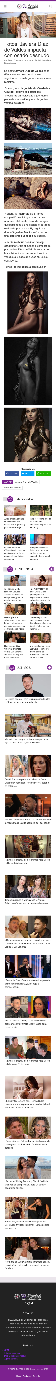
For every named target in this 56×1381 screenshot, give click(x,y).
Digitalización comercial (15, 1356)
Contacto (36, 1376)
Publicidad (27, 1376)
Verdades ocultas (12, 487)
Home (18, 1376)
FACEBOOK (13, 474)
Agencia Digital (11, 1359)
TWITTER (29, 474)
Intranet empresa (12, 1353)
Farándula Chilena (43, 60)
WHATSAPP (45, 474)
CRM (6, 1350)
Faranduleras (10, 63)
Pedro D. (12, 60)
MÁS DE (8, 482)
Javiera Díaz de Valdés (26, 482)
